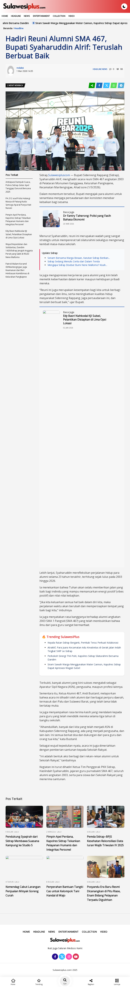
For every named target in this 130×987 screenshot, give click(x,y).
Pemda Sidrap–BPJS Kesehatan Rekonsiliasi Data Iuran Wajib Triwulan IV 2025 (105, 841)
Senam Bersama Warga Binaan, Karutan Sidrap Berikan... (79, 257)
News (27, 15)
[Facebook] (54, 956)
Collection (59, 15)
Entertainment (41, 15)
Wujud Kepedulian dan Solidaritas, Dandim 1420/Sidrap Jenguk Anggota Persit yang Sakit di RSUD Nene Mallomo (19, 251)
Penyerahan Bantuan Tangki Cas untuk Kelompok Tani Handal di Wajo (64, 891)
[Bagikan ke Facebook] (99, 85)
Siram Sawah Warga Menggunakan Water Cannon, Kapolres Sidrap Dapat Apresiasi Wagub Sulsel (73, 23)
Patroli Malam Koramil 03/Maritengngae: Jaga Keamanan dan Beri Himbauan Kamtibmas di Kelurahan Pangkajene (17, 270)
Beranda (7, 28)
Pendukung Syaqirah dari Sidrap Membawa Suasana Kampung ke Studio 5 (22, 841)
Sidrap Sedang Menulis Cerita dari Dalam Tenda (74, 261)
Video (71, 15)
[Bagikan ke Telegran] (121, 85)
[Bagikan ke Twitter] (106, 85)
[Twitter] (61, 956)
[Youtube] (75, 956)
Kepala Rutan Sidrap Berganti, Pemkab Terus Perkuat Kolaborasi (83, 642)
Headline (16, 15)
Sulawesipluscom (59, 175)
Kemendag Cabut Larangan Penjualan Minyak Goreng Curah (23, 891)
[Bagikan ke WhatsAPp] (114, 85)
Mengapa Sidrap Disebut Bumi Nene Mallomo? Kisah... (77, 265)
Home (5, 15)
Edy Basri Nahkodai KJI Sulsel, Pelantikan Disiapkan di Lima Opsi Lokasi (84, 319)
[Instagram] (68, 956)
